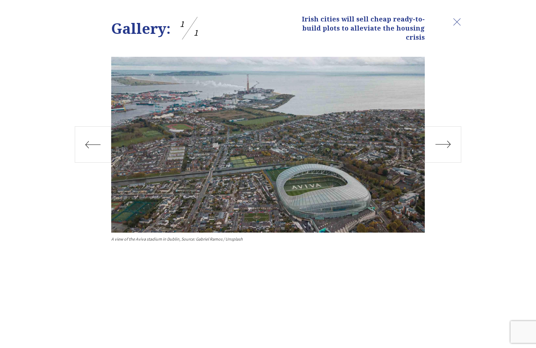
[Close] (457, 21)
